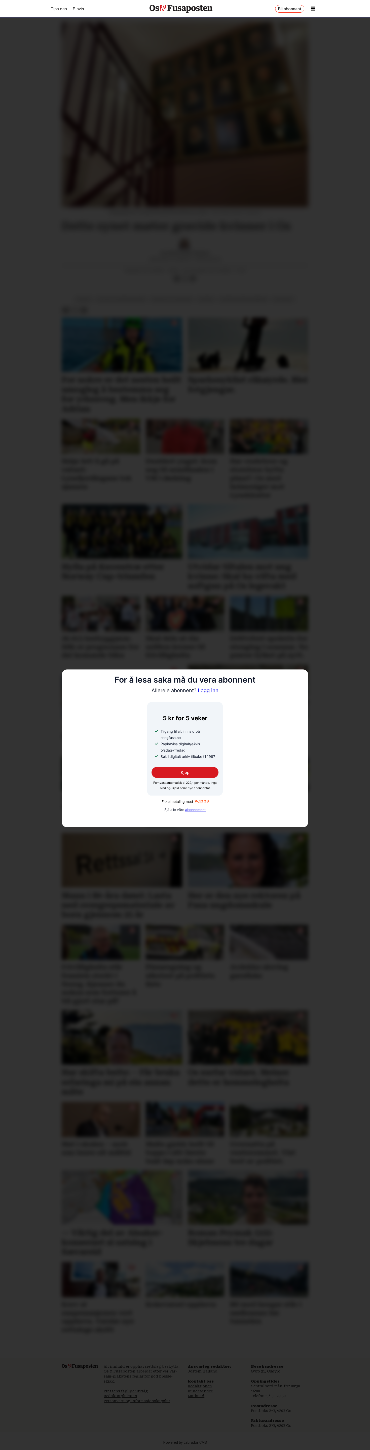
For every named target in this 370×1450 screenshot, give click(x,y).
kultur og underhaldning (121, 299)
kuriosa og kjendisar (172, 299)
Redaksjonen (200, 1386)
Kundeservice (200, 1391)
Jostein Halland (202, 1371)
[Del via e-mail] (193, 278)
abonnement (195, 810)
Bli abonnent (289, 8)
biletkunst (284, 299)
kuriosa (83, 299)
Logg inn (185, 690)
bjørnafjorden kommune (243, 299)
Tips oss (59, 8)
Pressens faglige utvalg (126, 1391)
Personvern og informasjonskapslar (137, 1401)
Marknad (196, 1396)
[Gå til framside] (181, 9)
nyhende (206, 299)
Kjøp (185, 772)
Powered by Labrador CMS (185, 1442)
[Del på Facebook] (176, 278)
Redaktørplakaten (120, 1396)
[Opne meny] (313, 9)
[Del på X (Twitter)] (185, 278)
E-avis (78, 8)
